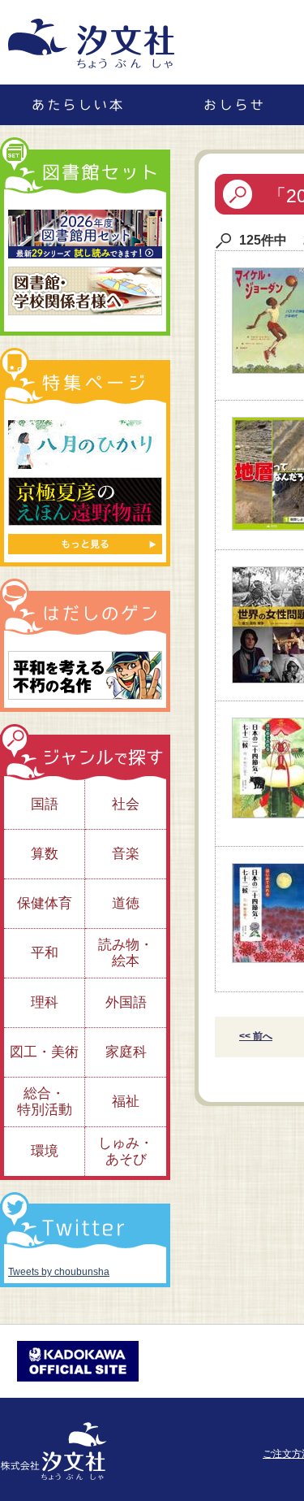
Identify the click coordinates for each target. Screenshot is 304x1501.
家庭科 (126, 1052)
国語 (44, 804)
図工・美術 (44, 1052)
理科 (44, 1002)
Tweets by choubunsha (58, 1272)
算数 (44, 853)
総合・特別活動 (44, 1101)
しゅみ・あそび (125, 1151)
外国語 (126, 1002)
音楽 (125, 853)
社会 (125, 804)
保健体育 (44, 903)
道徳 (125, 903)
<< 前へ (255, 1036)
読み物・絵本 (125, 953)
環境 (44, 1151)
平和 (44, 953)
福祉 (125, 1101)
